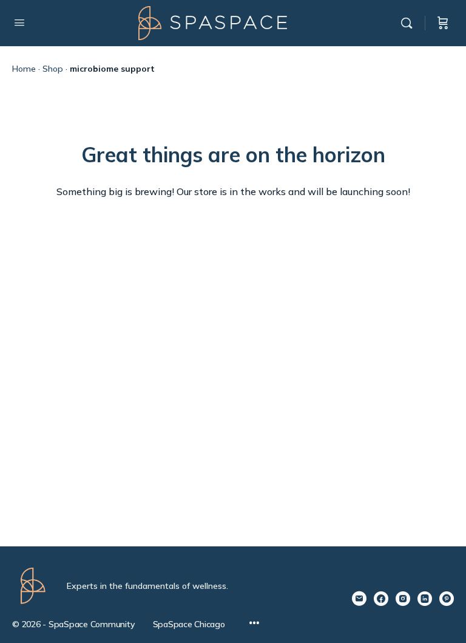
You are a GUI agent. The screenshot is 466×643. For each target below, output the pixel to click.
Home (24, 68)
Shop (52, 68)
